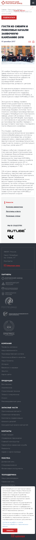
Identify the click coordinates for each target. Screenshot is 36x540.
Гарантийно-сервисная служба (14, 445)
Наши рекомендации (10, 478)
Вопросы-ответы (8, 485)
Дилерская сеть (8, 462)
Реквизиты (6, 448)
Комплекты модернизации (12, 418)
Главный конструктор (10, 442)
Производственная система (13, 354)
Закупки (5, 371)
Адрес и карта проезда (11, 452)
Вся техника (6, 384)
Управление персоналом (12, 438)
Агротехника (7, 388)
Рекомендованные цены (11, 401)
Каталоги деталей (9, 421)
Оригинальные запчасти (11, 411)
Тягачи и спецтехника (10, 394)
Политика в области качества (13, 357)
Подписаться (9, 17)
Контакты (8, 261)
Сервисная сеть (8, 482)
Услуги (4, 398)
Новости (9, 202)
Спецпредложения (9, 465)
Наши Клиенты (8, 361)
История (5, 364)
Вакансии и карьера (10, 368)
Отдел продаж (7, 435)
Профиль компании (9, 347)
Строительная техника (11, 391)
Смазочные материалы (11, 415)
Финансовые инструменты (12, 468)
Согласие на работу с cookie (12, 522)
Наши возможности (9, 350)
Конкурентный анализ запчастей (15, 425)
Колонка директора (14, 207)
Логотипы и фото (13, 211)
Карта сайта (6, 374)
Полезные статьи (13, 216)
